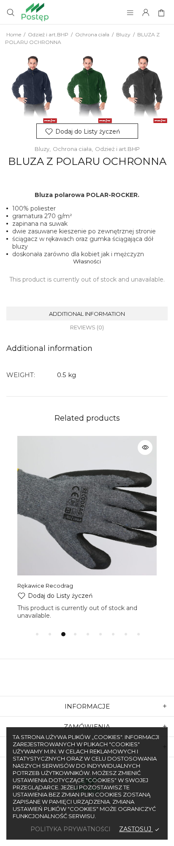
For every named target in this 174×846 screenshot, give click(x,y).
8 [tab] (126, 634)
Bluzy (123, 34)
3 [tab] (63, 634)
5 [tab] (88, 634)
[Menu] (130, 13)
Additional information (87, 313)
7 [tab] (113, 634)
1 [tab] (37, 634)
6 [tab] (100, 634)
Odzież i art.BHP (48, 34)
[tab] (87, 313)
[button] (87, 131)
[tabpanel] (87, 527)
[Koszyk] (162, 13)
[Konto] (145, 13)
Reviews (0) (87, 327)
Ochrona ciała (92, 34)
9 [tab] (138, 634)
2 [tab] (50, 634)
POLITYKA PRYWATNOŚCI (70, 829)
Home (13, 34)
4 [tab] (75, 634)
